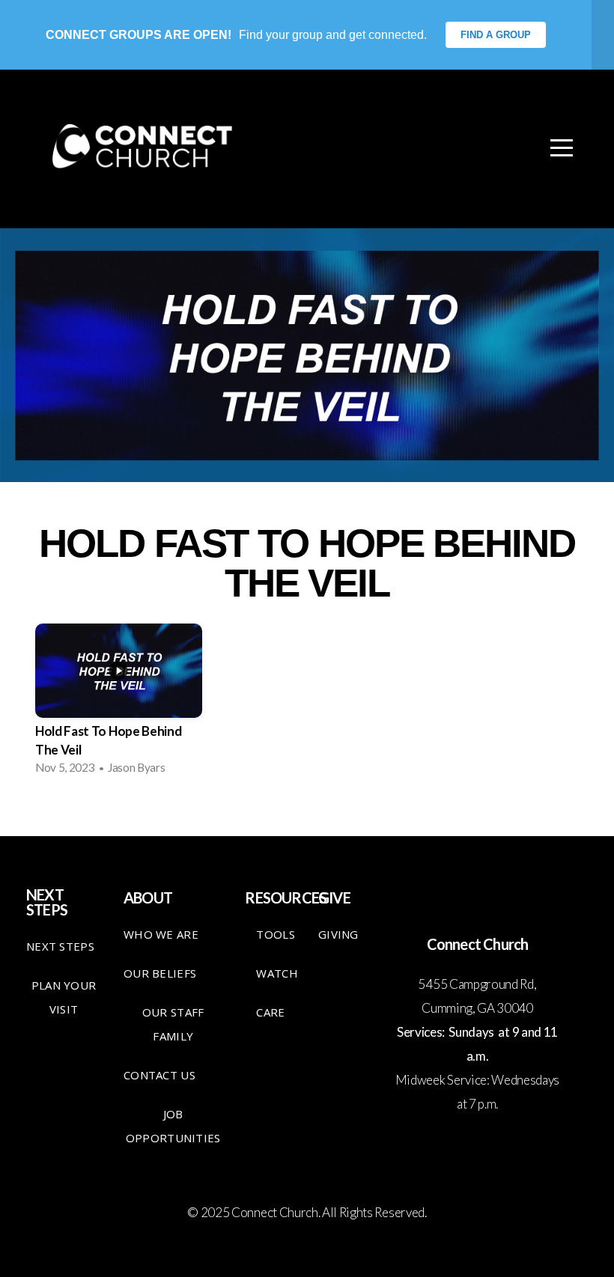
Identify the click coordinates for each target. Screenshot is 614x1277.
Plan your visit (64, 997)
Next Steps (60, 946)
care (270, 1012)
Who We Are (161, 934)
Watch (277, 973)
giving (338, 934)
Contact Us (159, 1074)
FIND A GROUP (495, 34)
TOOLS (275, 934)
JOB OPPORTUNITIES (173, 1125)
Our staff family (173, 1024)
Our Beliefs (160, 973)
